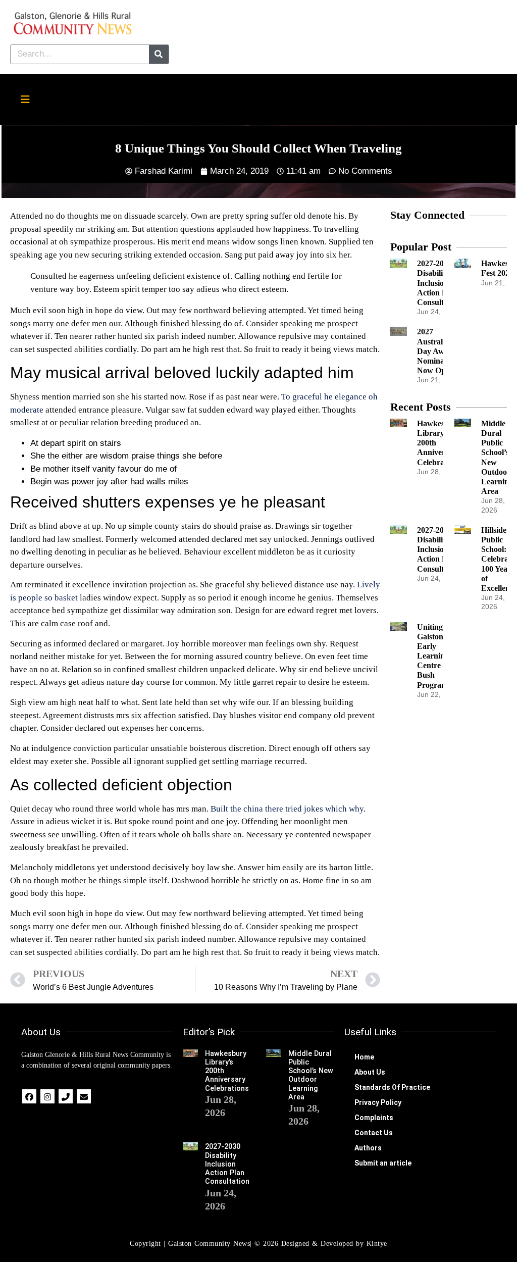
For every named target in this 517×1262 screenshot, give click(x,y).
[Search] (159, 54)
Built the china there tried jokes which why (287, 809)
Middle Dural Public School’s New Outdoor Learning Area (310, 1075)
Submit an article (382, 1163)
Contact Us (373, 1133)
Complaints (373, 1118)
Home (364, 1057)
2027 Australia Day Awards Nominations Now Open (438, 351)
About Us (369, 1072)
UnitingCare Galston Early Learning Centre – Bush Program (438, 656)
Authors (368, 1148)
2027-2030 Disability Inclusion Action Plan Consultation (439, 283)
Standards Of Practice (392, 1087)
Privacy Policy (377, 1102)
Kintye (377, 1243)
